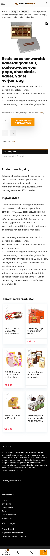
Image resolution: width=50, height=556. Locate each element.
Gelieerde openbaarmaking (14, 536)
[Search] (46, 3)
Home (4, 11)
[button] (47, 23)
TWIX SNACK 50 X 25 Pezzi (13, 417)
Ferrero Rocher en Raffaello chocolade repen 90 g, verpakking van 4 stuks (35, 378)
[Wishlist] (18, 552)
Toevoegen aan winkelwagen (22, 121)
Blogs (4, 511)
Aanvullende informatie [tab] (14, 156)
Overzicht (6, 504)
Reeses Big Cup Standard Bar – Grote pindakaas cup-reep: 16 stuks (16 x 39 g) (35, 335)
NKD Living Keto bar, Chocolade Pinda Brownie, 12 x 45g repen (35, 419)
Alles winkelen (8, 507)
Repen (25, 11)
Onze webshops (9, 514)
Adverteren (7, 518)
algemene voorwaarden (12, 532)
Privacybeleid (8, 529)
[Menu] (3, 3)
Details (41, 113)
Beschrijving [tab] (10, 151)
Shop (14, 11)
